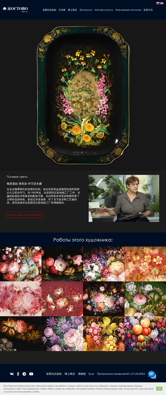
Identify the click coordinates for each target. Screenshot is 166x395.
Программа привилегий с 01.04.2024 (121, 373)
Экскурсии (85, 9)
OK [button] (159, 389)
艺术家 (62, 9)
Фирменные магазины (128, 9)
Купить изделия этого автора (25, 214)
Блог (91, 373)
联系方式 (148, 9)
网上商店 (72, 9)
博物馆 (82, 373)
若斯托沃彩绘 (49, 9)
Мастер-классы (104, 9)
